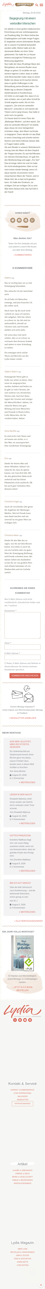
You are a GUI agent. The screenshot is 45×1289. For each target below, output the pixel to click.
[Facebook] (20, 1020)
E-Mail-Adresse (12, 653)
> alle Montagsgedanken (28, 921)
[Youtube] (25, 1020)
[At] (30, 1020)
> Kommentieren (23, 255)
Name (7, 643)
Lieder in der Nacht (21, 794)
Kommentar (10, 611)
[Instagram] (15, 1020)
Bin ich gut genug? (20, 883)
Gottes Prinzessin (20, 835)
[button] (36, 5)
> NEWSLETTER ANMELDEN (22, 718)
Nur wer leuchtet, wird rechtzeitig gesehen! (20, 744)
